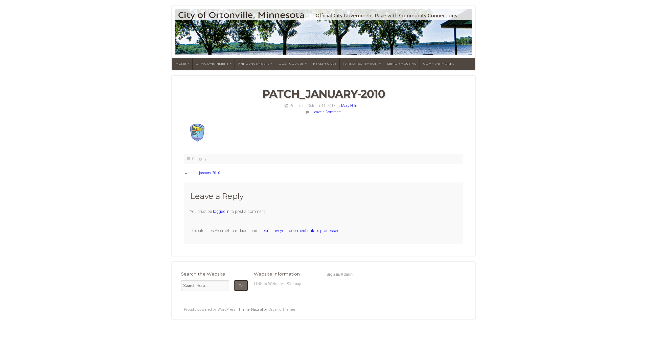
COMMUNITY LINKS (438, 63)
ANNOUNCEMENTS (253, 63)
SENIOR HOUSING (402, 63)
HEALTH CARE (325, 63)
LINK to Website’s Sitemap (277, 283)
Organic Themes (282, 309)
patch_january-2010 (204, 173)
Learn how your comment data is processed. (300, 230)
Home (181, 63)
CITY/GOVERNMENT (212, 63)
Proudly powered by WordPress (210, 309)
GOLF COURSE (291, 63)
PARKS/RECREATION (360, 63)
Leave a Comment (326, 112)
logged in (221, 211)
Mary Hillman (351, 106)
